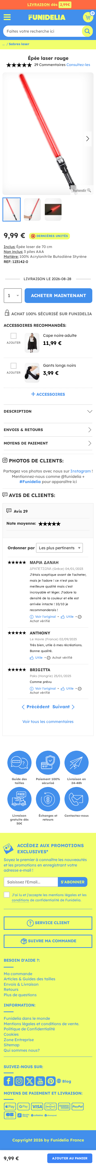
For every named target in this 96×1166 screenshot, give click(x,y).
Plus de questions (20, 994)
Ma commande (18, 973)
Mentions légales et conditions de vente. (41, 1023)
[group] (11, 209)
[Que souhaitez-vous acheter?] (7, 17)
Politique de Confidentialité (29, 1028)
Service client (51, 922)
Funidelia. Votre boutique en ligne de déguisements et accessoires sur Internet (47, 17)
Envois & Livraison (21, 984)
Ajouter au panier (69, 1158)
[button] (87, 139)
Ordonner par (21, 547)
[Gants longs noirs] (32, 373)
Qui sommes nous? (22, 1050)
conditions (20, 900)
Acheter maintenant (58, 295)
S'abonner (72, 881)
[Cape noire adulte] (32, 343)
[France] (8, 1081)
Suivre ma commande (51, 940)
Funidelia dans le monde (27, 1018)
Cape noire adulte (60, 335)
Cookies (11, 1034)
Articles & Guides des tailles (29, 978)
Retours (11, 989)
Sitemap (11, 1044)
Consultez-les (78, 64)
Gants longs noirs (59, 365)
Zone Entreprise (19, 1039)
